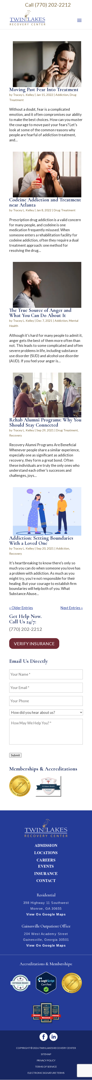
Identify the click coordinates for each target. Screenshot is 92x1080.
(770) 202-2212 (25, 629)
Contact (46, 880)
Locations (46, 852)
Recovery (15, 435)
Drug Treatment (65, 210)
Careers (46, 860)
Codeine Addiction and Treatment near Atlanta (45, 202)
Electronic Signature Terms (46, 1072)
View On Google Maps (46, 914)
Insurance (46, 873)
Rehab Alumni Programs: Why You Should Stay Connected (45, 422)
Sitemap (46, 1054)
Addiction (61, 95)
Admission (46, 845)
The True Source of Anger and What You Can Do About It (40, 313)
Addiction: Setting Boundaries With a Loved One (41, 540)
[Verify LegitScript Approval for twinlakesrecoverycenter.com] (46, 992)
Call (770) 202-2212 (48, 5)
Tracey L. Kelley (23, 95)
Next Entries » (72, 608)
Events (46, 866)
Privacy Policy (46, 1060)
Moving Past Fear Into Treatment (44, 89)
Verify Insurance (34, 643)
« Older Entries (21, 608)
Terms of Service (46, 1066)
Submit (15, 755)
